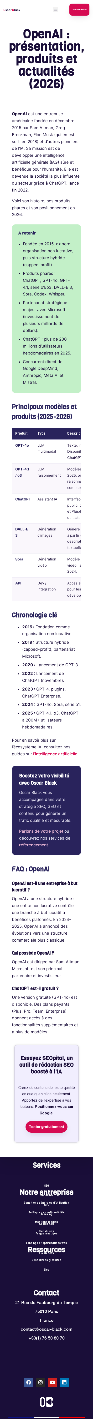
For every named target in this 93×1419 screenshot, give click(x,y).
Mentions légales (46, 1222)
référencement (33, 844)
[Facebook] (28, 1382)
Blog (46, 1270)
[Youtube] (52, 1382)
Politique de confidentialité (46, 1212)
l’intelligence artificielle (55, 754)
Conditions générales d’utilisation (46, 1203)
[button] (55, 9)
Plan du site (46, 1231)
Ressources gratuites (46, 1260)
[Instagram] (40, 1382)
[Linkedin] (64, 1382)
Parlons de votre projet (41, 831)
